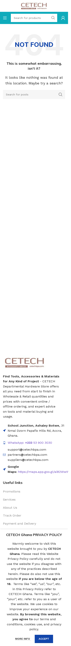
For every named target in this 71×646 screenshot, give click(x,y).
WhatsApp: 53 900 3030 (30, 443)
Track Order (12, 515)
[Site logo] (34, 5)
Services (9, 499)
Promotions (11, 491)
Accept (44, 638)
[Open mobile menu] (5, 18)
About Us (10, 507)
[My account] (63, 18)
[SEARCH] (60, 94)
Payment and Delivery (19, 523)
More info (23, 638)
